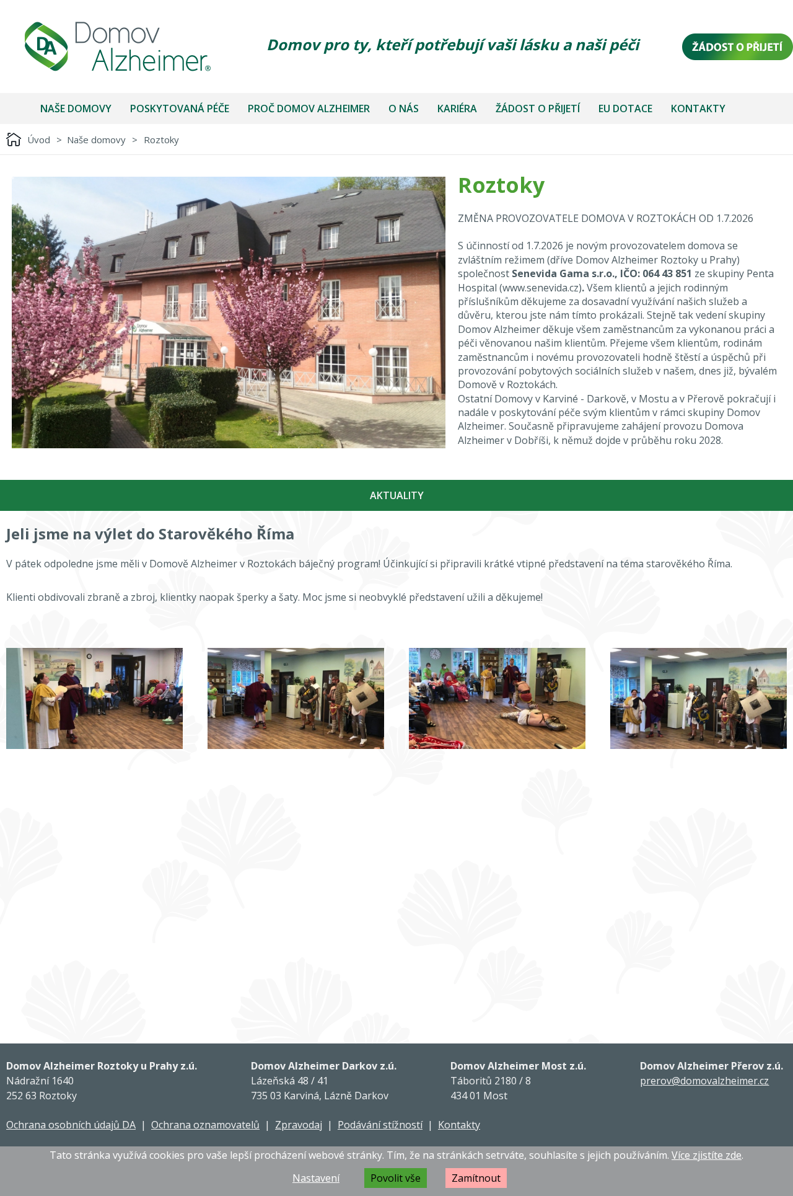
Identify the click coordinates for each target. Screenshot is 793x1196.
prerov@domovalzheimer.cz (704, 1080)
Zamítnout (476, 1178)
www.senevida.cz (540, 288)
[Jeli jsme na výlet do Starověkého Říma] (94, 698)
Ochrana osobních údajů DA (71, 1125)
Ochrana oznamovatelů (205, 1125)
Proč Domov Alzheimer (309, 108)
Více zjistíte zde (707, 1155)
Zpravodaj (298, 1125)
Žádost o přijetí (538, 108)
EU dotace (625, 108)
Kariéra (457, 108)
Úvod (38, 139)
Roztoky (161, 139)
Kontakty (698, 108)
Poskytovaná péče (179, 108)
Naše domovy (76, 108)
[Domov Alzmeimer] (118, 46)
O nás (403, 108)
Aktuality (397, 495)
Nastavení (316, 1178)
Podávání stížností (380, 1125)
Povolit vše (395, 1178)
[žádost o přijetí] (737, 46)
